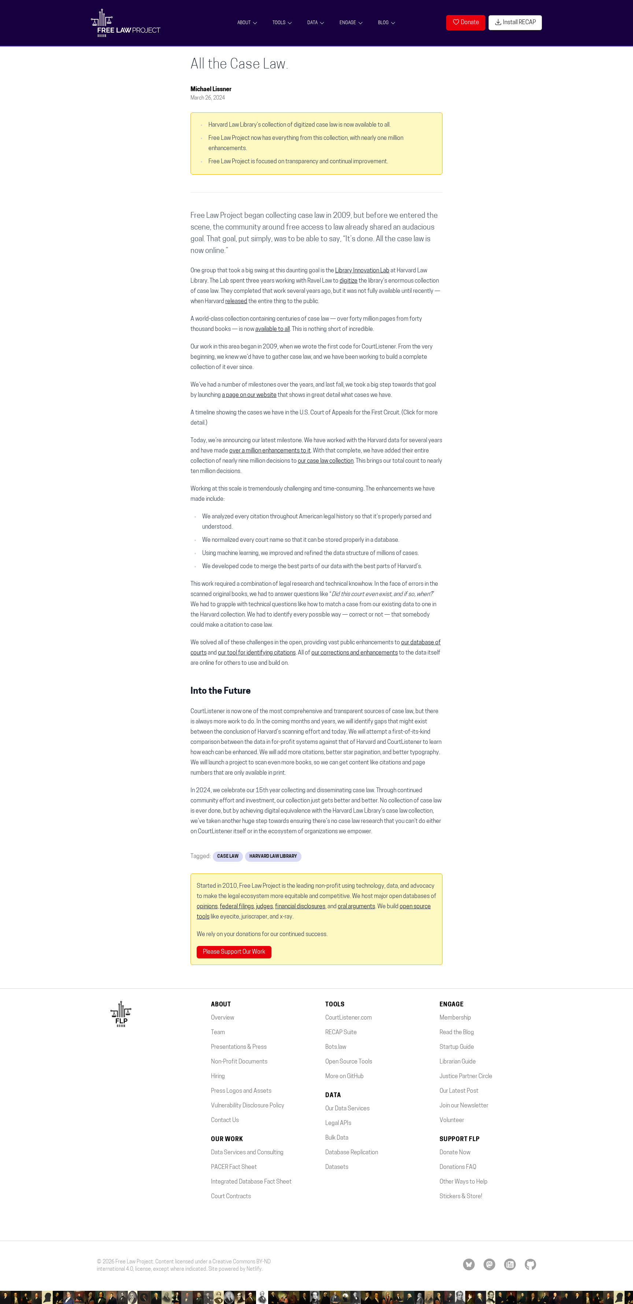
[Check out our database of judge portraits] (316, 1297)
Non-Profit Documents (239, 1062)
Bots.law (335, 1047)
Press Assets (241, 1091)
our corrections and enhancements (354, 653)
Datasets (336, 1167)
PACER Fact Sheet (234, 1167)
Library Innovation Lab (362, 271)
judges (264, 907)
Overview (222, 1018)
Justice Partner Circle (466, 1077)
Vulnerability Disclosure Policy (247, 1106)
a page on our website (249, 395)
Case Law (227, 856)
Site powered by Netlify (235, 1269)
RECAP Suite (341, 1033)
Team (218, 1033)
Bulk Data (336, 1138)
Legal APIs (338, 1123)
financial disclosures (300, 907)
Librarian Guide (458, 1062)
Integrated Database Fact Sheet (251, 1182)
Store (474, 1197)
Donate (469, 23)
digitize (349, 281)
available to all (272, 329)
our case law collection (325, 461)
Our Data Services (347, 1109)
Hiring (218, 1077)
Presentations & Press (239, 1047)
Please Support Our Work (234, 952)
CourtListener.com (348, 1018)
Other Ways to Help (464, 1182)
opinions (207, 907)
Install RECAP (519, 23)
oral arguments (356, 907)
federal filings (237, 907)
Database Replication (351, 1153)
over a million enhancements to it (270, 451)
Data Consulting (247, 1153)
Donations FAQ (458, 1167)
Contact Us (225, 1121)
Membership (455, 1018)
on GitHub (344, 1077)
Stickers (450, 1197)
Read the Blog (457, 1033)
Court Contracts (231, 1197)
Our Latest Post (459, 1091)
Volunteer (452, 1121)
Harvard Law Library (273, 856)
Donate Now (455, 1153)
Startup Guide (457, 1047)
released (236, 302)
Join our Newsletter (464, 1106)
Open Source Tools (348, 1062)
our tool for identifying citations (257, 653)
